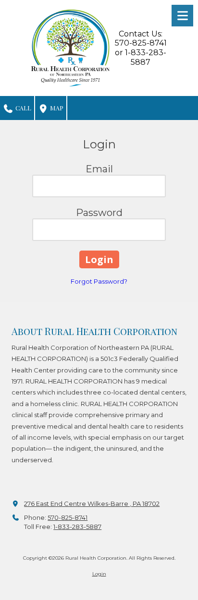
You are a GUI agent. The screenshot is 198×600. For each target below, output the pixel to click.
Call (22, 108)
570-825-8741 (67, 517)
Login (99, 574)
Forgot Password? (99, 281)
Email (99, 169)
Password (99, 212)
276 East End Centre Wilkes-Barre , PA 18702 (92, 503)
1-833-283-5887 (77, 526)
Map (56, 108)
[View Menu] (182, 15)
